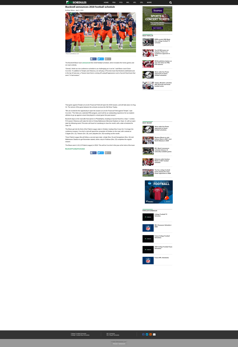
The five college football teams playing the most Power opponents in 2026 (163, 171)
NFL (127, 2)
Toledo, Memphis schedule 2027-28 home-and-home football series (163, 84)
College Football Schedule (78, 333)
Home (106, 2)
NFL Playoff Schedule (113, 335)
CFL (141, 2)
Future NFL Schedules (162, 257)
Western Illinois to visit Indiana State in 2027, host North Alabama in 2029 (163, 139)
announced (86, 63)
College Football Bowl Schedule (80, 335)
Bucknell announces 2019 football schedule (90, 6)
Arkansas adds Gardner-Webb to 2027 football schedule (162, 160)
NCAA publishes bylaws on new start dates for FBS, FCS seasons (163, 62)
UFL (134, 2)
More (149, 2)
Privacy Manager (119, 344)
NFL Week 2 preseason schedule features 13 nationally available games (163, 150)
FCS (120, 2)
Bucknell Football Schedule (75, 149)
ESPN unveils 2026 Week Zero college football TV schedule (162, 41)
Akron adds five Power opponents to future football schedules (162, 73)
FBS (113, 2)
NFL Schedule (111, 333)
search (170, 2)
